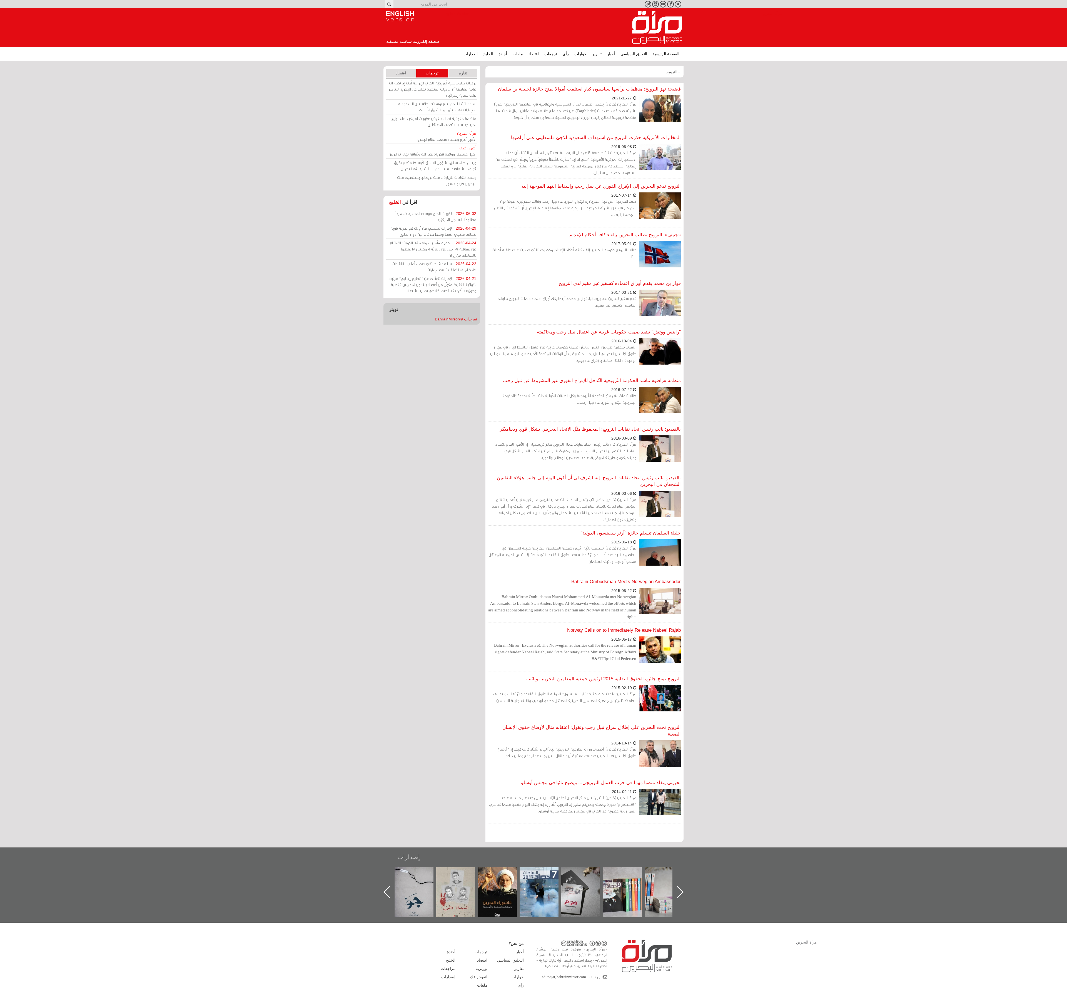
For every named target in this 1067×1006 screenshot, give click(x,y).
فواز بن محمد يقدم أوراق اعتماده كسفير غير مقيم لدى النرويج (620, 283)
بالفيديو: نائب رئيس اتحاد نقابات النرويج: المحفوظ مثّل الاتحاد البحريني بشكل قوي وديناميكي (589, 429)
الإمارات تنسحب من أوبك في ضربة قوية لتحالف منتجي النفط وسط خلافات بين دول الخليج (433, 231)
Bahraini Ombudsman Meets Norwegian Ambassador (626, 581)
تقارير (597, 54)
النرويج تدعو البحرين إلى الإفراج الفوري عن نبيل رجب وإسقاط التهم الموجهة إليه (601, 186)
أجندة (502, 54)
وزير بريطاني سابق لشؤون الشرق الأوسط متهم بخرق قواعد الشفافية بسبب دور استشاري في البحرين (435, 166)
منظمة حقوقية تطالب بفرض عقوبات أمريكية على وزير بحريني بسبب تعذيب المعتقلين (434, 121)
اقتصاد (533, 54)
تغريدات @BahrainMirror (456, 319)
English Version (400, 16)
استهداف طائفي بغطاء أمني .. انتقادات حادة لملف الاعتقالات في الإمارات (434, 267)
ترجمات (550, 54)
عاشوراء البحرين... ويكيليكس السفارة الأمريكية (545, 880)
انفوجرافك (478, 977)
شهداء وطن (503, 873)
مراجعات (448, 968)
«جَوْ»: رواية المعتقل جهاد (461, 876)
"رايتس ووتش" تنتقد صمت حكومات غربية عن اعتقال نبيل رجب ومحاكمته (609, 332)
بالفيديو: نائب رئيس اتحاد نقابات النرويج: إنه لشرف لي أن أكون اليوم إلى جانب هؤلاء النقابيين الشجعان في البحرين (589, 481)
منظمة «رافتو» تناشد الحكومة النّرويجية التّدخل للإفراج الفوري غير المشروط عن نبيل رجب (592, 380)
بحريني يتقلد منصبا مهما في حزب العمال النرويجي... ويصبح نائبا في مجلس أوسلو (601, 782)
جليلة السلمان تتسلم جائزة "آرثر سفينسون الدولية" (631, 533)
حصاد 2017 (586, 873)
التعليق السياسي (633, 54)
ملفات (518, 54)
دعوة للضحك (419, 873)
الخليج (488, 54)
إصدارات (470, 54)
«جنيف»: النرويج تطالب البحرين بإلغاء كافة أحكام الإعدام (625, 234)
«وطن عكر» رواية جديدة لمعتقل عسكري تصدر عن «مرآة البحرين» (628, 883)
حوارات (580, 54)
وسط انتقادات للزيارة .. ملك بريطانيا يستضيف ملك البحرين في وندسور (436, 180)
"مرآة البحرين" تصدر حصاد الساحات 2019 (669, 880)
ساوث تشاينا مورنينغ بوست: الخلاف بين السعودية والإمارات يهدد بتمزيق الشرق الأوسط (437, 107)
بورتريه (481, 968)
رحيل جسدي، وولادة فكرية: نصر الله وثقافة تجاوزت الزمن (432, 151)
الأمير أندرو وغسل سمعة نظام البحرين (446, 136)
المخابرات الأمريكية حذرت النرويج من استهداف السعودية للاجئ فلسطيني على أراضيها (596, 137)
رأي (566, 54)
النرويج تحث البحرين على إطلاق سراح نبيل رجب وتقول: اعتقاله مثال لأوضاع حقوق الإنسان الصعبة (591, 731)
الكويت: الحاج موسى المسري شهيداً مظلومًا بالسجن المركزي (435, 216)
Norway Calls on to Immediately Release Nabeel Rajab (624, 630)
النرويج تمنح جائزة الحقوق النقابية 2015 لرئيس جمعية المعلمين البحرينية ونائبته (603, 678)
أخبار (611, 54)
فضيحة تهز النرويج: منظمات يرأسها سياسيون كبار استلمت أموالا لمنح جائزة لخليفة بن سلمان (589, 89)
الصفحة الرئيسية (666, 54)
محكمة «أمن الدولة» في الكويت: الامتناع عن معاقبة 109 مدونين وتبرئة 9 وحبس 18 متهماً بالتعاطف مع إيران (433, 249)
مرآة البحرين (657, 27)
